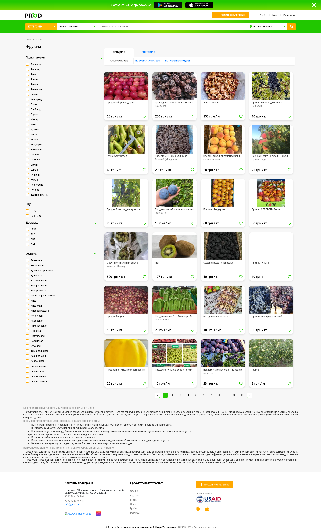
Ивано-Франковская (43, 295)
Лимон (34, 134)
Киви (33, 124)
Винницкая (37, 260)
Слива (34, 169)
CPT (33, 239)
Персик (35, 154)
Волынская (37, 265)
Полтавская (38, 335)
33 (242, 395)
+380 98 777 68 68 (74, 496)
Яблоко (35, 189)
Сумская (36, 345)
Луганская (37, 315)
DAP (33, 244)
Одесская (36, 330)
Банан (34, 94)
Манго (34, 139)
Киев (33, 300)
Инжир (34, 119)
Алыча (34, 79)
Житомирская (39, 280)
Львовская (37, 320)
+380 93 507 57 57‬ (74, 500)
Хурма (34, 179)
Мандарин (36, 144)
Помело (35, 159)
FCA (33, 234)
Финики (35, 174)
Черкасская (37, 371)
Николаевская (39, 325)
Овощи (134, 491)
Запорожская (38, 290)
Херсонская (37, 360)
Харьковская (38, 355)
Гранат (34, 104)
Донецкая (36, 275)
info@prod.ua (72, 504)
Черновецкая (38, 376)
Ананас (35, 84)
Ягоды (133, 499)
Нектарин (36, 149)
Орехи (133, 504)
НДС (33, 210)
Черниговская (39, 381)
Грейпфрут (37, 109)
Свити (34, 164)
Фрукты (134, 495)
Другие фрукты (39, 194)
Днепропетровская (42, 270)
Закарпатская (39, 285)
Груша (34, 114)
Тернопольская (39, 350)
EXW (33, 229)
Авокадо (36, 69)
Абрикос (36, 64)
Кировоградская (40, 310)
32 (234, 395)
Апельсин (36, 89)
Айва (33, 74)
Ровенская (37, 340)
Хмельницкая (38, 366)
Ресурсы (135, 512)
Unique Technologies (165, 527)
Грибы (133, 508)
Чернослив (37, 184)
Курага (35, 129)
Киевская (36, 305)
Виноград (36, 99)
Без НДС (36, 215)
